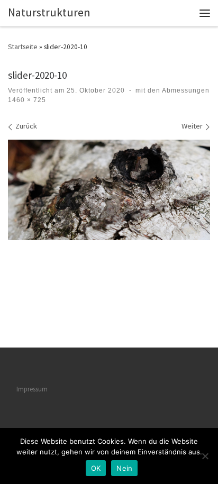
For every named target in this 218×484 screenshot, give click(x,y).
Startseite (23, 46)
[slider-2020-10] (109, 190)
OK (96, 468)
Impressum (32, 389)
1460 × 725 (27, 100)
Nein (124, 468)
